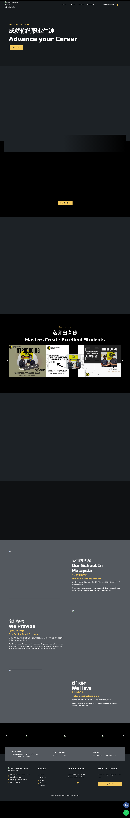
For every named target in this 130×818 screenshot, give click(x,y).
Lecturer (72, 5)
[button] (7, 361)
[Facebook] (117, 4)
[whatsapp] (121, 4)
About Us (63, 5)
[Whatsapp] (126, 813)
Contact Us (91, 5)
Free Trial (81, 5)
